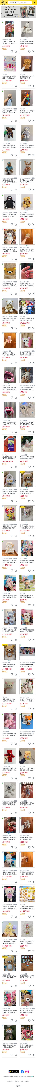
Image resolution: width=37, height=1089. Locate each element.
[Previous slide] (20, 28)
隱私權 (17, 1081)
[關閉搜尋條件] (18, 2)
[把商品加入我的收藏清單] (12, 51)
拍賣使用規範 (25, 1081)
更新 (32, 1076)
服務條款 (10, 1081)
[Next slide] (34, 28)
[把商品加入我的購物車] (16, 51)
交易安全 (19, 1086)
